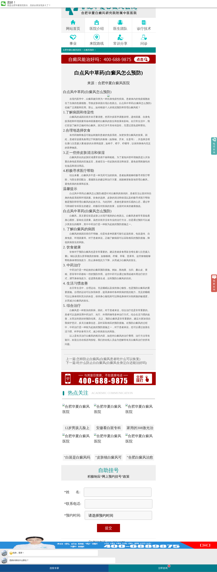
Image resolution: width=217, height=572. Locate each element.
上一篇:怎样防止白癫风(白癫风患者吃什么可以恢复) (103, 359)
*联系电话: (72, 504)
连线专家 (54, 568)
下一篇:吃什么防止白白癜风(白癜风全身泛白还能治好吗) (106, 363)
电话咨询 (214, 148)
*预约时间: (72, 515)
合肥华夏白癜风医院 (72, 50)
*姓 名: (72, 492)
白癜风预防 (89, 50)
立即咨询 (164, 567)
